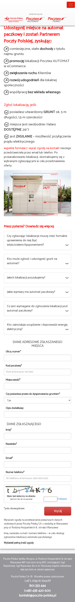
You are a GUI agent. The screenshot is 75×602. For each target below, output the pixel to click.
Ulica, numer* (13, 352)
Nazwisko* (11, 444)
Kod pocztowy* (14, 366)
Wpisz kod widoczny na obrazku (21, 498)
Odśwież (62, 499)
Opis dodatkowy (14, 408)
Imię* (9, 430)
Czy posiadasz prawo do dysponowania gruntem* (33, 394)
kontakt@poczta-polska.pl (37, 595)
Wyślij (58, 511)
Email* (9, 458)
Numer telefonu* (15, 472)
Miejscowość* (13, 380)
